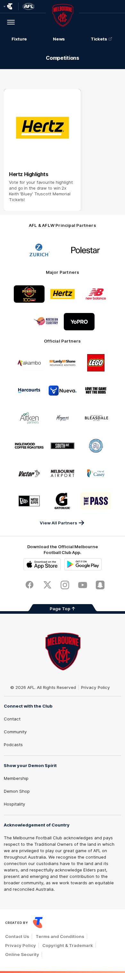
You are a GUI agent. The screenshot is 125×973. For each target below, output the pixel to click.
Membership (16, 778)
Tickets (99, 38)
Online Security (22, 954)
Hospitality (14, 804)
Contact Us (17, 936)
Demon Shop (17, 791)
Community (15, 731)
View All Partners (58, 522)
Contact (12, 718)
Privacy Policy (95, 687)
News (59, 38)
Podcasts (13, 744)
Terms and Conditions (60, 936)
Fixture (19, 38)
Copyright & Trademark (67, 945)
